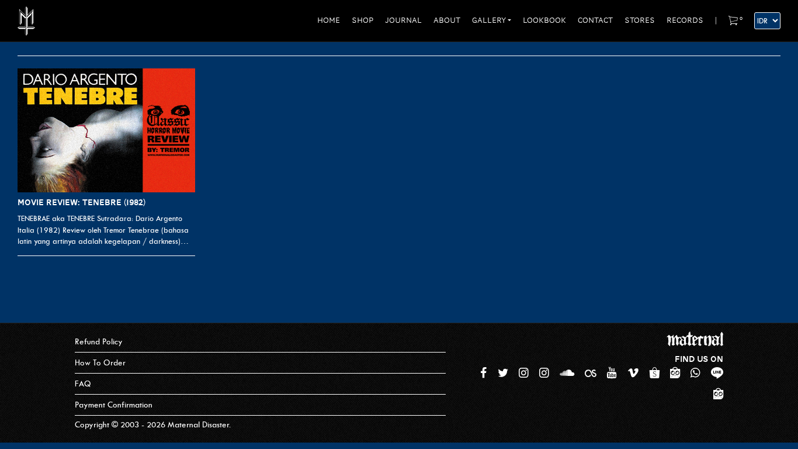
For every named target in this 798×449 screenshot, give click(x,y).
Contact (595, 20)
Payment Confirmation (113, 405)
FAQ (83, 384)
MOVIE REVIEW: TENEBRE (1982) (81, 202)
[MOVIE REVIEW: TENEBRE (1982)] (106, 130)
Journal (403, 20)
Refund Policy (99, 342)
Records (685, 20)
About (446, 20)
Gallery (489, 20)
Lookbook (544, 20)
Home (328, 20)
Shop (362, 20)
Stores (639, 20)
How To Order (100, 363)
